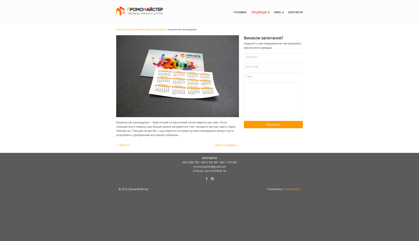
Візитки (124, 145)
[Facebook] (207, 179)
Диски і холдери (225, 145)
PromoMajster (291, 189)
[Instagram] (212, 179)
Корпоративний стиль (138, 29)
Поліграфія (159, 29)
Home (119, 29)
